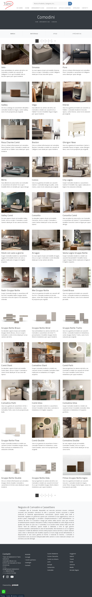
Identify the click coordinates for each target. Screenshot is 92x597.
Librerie (72, 564)
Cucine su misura (52, 559)
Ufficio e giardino (65, 8)
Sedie (71, 562)
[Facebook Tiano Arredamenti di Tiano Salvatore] (3, 577)
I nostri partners (30, 560)
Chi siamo (20, 8)
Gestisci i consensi (18, 596)
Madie (72, 567)
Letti (48, 562)
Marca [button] (12, 33)
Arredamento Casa (38, 8)
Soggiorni (73, 554)
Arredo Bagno (74, 570)
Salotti (72, 556)
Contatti (85, 8)
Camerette (51, 567)
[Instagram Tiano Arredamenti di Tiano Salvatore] (7, 577)
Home (36, 21)
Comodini (54, 21)
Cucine (27, 8)
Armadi (49, 564)
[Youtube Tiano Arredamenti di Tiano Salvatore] (12, 577)
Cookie (8, 596)
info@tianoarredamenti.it (11, 569)
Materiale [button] (34, 33)
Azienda (27, 554)
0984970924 (10, 571)
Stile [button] (55, 33)
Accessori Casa (52, 8)
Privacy (3, 596)
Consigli (27, 557)
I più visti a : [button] (77, 33)
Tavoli (72, 559)
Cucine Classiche (52, 556)
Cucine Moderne (52, 554)
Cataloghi (76, 8)
